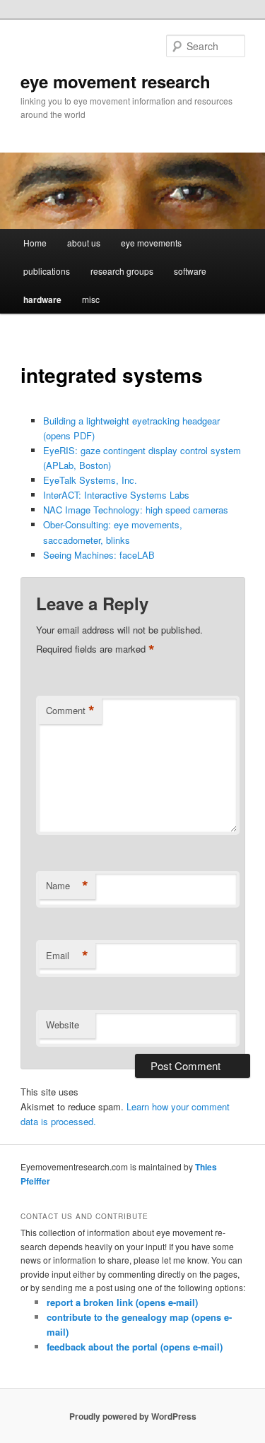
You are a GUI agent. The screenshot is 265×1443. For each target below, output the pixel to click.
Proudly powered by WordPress (132, 1416)
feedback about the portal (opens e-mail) (135, 1346)
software (190, 271)
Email (67, 955)
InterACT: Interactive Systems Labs (116, 494)
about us (83, 243)
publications (46, 271)
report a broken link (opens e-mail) (122, 1302)
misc (91, 299)
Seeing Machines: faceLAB (99, 555)
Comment (70, 710)
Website (62, 1024)
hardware (42, 299)
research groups (121, 271)
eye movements (151, 243)
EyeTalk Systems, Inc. (90, 480)
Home (35, 243)
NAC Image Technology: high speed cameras (135, 509)
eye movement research (115, 81)
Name (67, 885)
